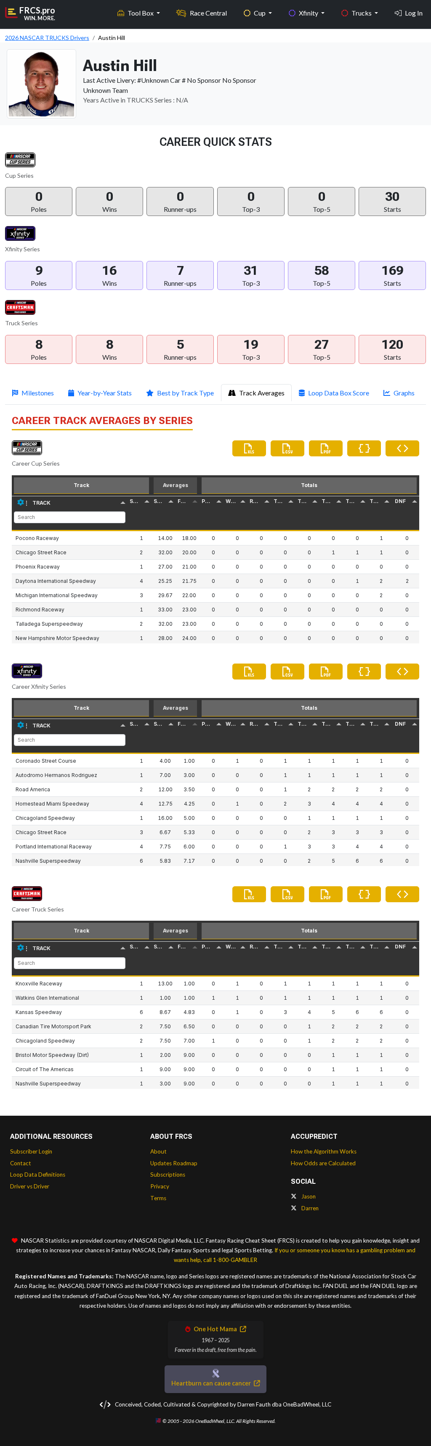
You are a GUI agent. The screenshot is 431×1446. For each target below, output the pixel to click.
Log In (414, 13)
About (158, 1151)
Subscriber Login (31, 1151)
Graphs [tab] (404, 393)
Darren (309, 1208)
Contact (20, 1163)
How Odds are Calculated (323, 1163)
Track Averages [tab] (262, 393)
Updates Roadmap (173, 1163)
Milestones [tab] (37, 393)
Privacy (159, 1186)
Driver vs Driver (29, 1186)
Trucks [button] (362, 13)
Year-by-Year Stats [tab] (104, 393)
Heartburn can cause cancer (211, 1383)
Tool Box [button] (141, 13)
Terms (158, 1198)
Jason (308, 1196)
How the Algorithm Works (324, 1151)
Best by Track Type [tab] (185, 393)
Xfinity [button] (309, 13)
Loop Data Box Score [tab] (338, 393)
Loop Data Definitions (37, 1174)
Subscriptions (167, 1174)
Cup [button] (260, 13)
